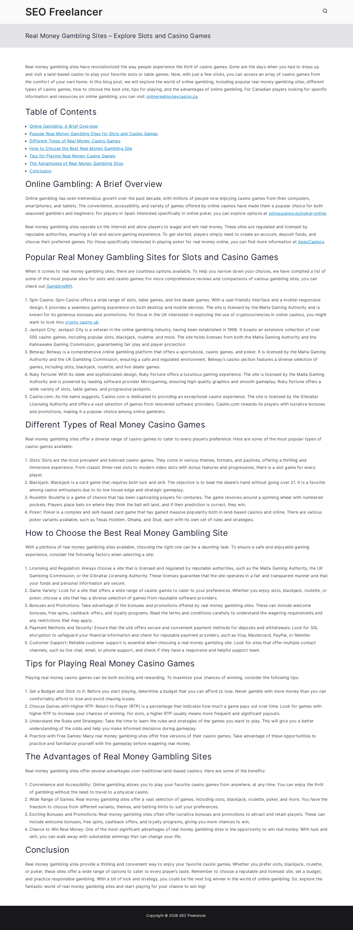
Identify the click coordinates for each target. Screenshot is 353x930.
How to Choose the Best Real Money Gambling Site (80, 148)
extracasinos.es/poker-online (297, 213)
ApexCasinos (311, 241)
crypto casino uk (82, 322)
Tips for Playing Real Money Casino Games (72, 155)
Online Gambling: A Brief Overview (63, 126)
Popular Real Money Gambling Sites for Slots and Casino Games (93, 133)
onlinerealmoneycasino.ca (172, 96)
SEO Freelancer (64, 11)
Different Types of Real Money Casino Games (74, 140)
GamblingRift (59, 286)
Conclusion (40, 170)
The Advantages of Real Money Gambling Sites (76, 163)
